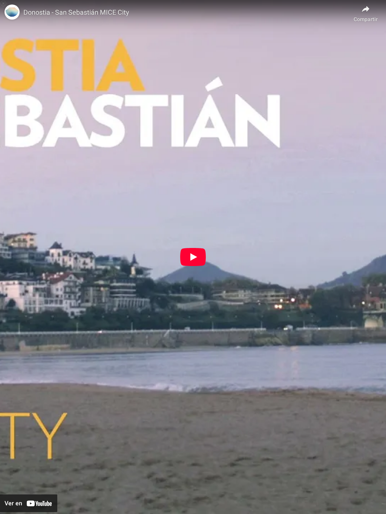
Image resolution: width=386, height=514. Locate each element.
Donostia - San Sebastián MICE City (76, 12)
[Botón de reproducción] (193, 257)
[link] (12, 12)
